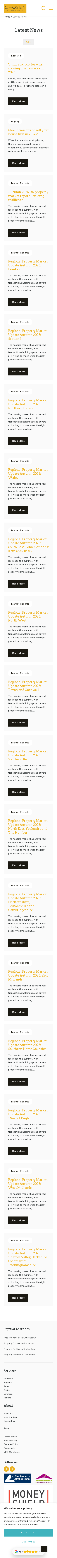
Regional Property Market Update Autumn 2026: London (28, 265)
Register (8, 1382)
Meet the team (11, 1417)
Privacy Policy (10, 1440)
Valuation (8, 1378)
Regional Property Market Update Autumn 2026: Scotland (28, 335)
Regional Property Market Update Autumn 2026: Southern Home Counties (28, 1045)
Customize (28, 1541)
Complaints (9, 1448)
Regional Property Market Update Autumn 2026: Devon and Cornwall (28, 686)
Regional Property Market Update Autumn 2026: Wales (28, 473)
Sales (6, 1386)
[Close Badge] (44, 1549)
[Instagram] (12, 1469)
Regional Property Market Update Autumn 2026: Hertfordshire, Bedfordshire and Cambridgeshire (28, 902)
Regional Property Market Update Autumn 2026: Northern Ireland (28, 404)
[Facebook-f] (6, 1469)
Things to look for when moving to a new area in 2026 (26, 68)
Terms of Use (10, 1436)
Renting (7, 1397)
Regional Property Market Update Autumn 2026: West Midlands (28, 1184)
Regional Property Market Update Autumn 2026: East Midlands (28, 975)
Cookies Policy (11, 1444)
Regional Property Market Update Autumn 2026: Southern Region (28, 755)
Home (7, 16)
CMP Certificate (12, 1452)
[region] (28, 1530)
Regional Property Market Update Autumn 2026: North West (28, 616)
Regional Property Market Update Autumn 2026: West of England (28, 1114)
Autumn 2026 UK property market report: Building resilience (28, 196)
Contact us (9, 1421)
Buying (7, 1390)
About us (8, 1413)
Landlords (9, 1394)
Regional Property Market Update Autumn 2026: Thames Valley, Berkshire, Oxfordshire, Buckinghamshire (28, 1257)
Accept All (28, 1532)
